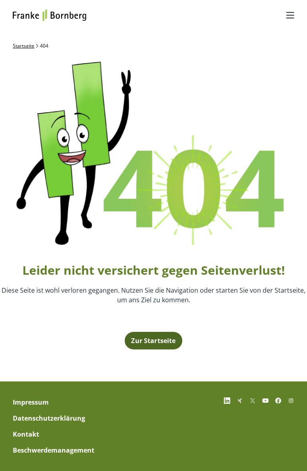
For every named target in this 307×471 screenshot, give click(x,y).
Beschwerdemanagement (53, 450)
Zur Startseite (153, 340)
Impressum (31, 402)
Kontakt (26, 434)
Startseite (23, 46)
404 (44, 46)
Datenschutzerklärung (49, 418)
